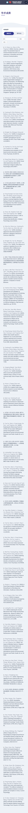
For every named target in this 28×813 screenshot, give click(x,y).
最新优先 (9, 33)
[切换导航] (26, 2)
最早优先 (19, 33)
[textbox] (9, 39)
